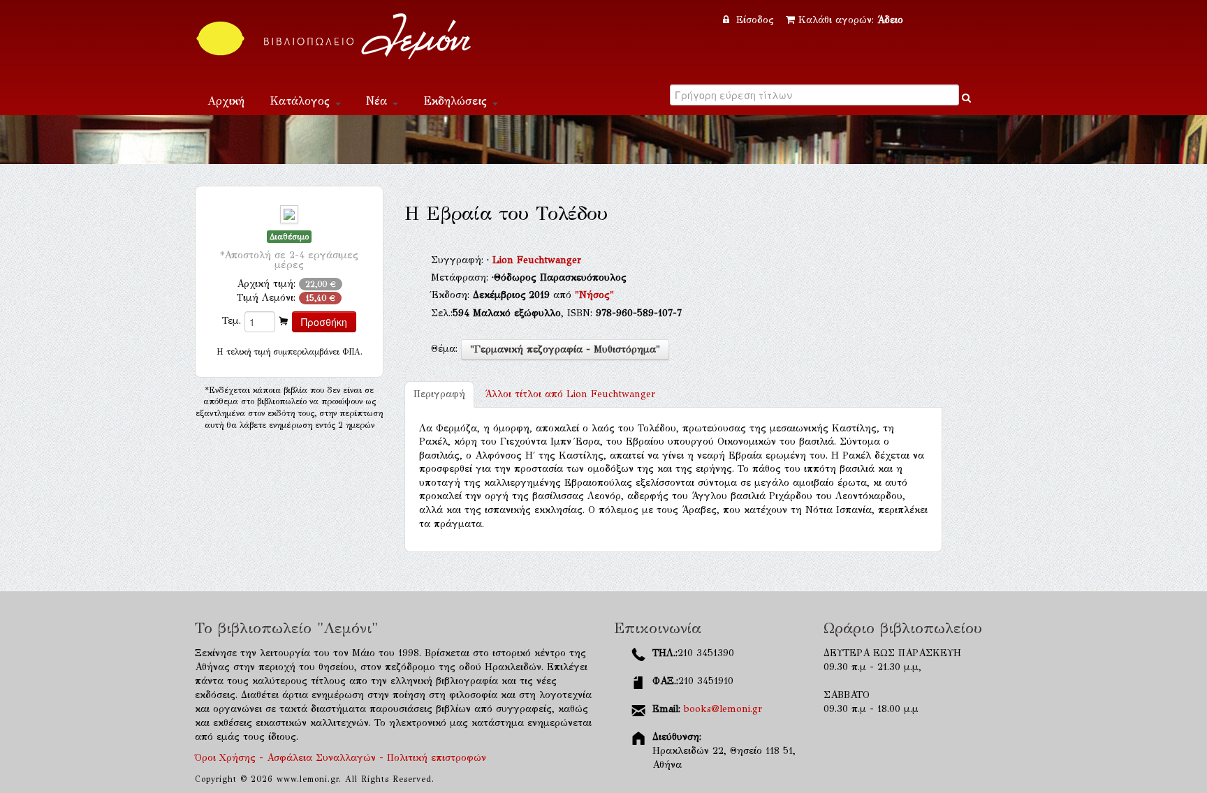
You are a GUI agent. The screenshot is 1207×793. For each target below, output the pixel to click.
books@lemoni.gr (723, 709)
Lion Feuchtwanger (536, 260)
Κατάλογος (302, 101)
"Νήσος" (594, 295)
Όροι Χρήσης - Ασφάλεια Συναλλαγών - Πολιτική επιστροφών (340, 758)
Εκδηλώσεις (457, 101)
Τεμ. (231, 321)
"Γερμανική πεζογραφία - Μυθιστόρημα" (565, 349)
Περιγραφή (439, 394)
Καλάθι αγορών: (850, 20)
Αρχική (225, 101)
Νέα (378, 101)
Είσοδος (755, 20)
